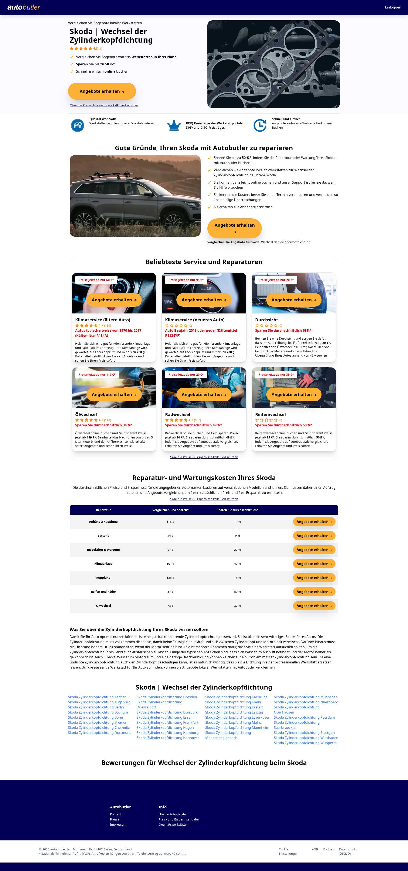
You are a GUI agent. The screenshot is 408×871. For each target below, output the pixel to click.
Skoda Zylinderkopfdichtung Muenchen (306, 697)
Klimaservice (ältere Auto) (102, 320)
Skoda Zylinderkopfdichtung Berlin (96, 707)
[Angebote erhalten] (234, 231)
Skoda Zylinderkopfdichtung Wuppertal (305, 742)
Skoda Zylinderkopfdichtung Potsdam (304, 717)
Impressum (118, 824)
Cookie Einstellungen (289, 851)
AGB (315, 849)
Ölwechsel (86, 414)
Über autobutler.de (172, 814)
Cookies (328, 849)
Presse (114, 819)
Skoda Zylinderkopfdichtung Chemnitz (99, 727)
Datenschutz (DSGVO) (348, 851)
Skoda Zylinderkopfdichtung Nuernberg (306, 702)
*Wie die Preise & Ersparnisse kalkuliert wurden (104, 105)
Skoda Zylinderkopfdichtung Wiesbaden (306, 737)
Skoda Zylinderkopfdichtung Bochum (98, 712)
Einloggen (393, 7)
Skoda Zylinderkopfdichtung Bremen (97, 722)
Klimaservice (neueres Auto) (195, 320)
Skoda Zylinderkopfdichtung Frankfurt (167, 722)
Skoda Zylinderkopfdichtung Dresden (167, 697)
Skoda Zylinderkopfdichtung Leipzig (234, 712)
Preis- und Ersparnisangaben (180, 819)
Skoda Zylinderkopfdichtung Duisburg (167, 712)
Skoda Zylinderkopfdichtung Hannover (168, 737)
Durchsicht (266, 320)
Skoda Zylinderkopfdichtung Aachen (97, 697)
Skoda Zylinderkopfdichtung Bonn (95, 717)
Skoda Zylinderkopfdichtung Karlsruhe (236, 697)
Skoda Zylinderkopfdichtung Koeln (233, 702)
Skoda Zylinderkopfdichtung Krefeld (234, 707)
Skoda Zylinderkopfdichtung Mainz (233, 722)
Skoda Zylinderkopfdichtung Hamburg (168, 732)
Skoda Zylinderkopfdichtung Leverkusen (237, 717)
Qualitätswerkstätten (173, 824)
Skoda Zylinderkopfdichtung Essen (165, 717)
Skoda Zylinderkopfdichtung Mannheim (237, 727)
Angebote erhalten (313, 521)
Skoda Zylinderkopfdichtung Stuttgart (304, 732)
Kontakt (115, 814)
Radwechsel (177, 414)
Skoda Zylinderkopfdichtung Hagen (165, 727)
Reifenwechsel (270, 414)
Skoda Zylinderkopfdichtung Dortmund (100, 732)
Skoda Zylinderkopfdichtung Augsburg (99, 702)
